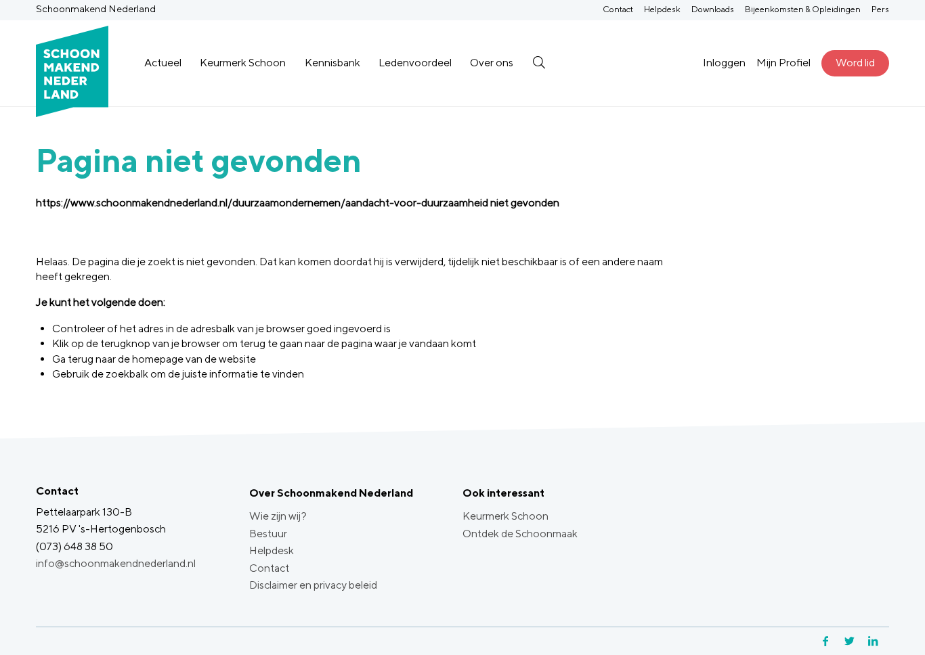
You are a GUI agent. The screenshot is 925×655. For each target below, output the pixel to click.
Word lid (855, 62)
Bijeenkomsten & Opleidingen (803, 9)
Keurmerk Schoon (243, 62)
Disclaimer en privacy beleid (313, 585)
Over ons (491, 62)
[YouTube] (887, 641)
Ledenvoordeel (415, 62)
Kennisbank (332, 62)
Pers (880, 9)
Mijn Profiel (783, 62)
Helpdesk (662, 9)
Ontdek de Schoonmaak (520, 533)
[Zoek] (538, 63)
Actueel (162, 62)
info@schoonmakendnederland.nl (116, 563)
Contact (618, 9)
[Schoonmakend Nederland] (72, 63)
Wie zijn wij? (278, 516)
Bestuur (268, 533)
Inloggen (724, 62)
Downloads (712, 9)
